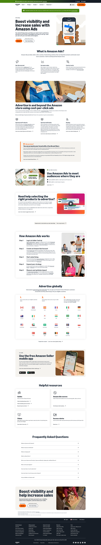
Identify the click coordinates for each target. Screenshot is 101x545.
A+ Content (45, 535)
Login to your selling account (76, 526)
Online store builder (46, 526)
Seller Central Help (59, 530)
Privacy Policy (42, 542)
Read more (55, 424)
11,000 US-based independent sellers (43, 539)
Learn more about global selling (54, 341)
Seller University (59, 528)
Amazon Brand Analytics (47, 533)
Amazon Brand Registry (43, 244)
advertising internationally (40, 289)
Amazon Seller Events (60, 531)
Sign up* (19, 41)
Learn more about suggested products (26, 211)
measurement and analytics (33, 271)
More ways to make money (61, 535)
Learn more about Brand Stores (29, 159)
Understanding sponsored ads (23, 403)
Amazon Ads (32, 250)
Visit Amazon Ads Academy (58, 405)
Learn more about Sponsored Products (23, 131)
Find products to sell (74, 533)
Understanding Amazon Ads (23, 401)
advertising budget (80, 69)
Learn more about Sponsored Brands (48, 133)
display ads (32, 267)
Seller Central (73, 528)
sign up (37, 242)
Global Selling (31, 530)
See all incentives (74, 10)
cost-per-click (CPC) (27, 124)
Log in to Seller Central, (31, 242)
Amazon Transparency (47, 530)
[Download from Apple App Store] (22, 373)
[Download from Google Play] (31, 373)
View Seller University (21, 424)
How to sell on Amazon (19, 528)
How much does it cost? (19, 530)
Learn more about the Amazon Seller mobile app (29, 368)
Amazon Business (32, 531)
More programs (31, 535)
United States (74, 519)
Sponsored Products (40, 258)
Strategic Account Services (33, 533)
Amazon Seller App (74, 530)
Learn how (45, 1)
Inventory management (19, 531)
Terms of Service (35, 542)
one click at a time (45, 110)
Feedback (82, 519)
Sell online (17, 526)
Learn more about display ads (72, 131)
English (66, 519)
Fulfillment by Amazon (33, 526)
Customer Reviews (46, 531)
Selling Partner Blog (59, 526)
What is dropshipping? (19, 533)
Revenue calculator (74, 535)
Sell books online (18, 535)
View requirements (61, 223)
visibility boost (26, 67)
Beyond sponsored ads (22, 405)
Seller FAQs (58, 533)
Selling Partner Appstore (75, 531)
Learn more (49, 184)
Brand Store (39, 261)
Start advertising (29, 41)
